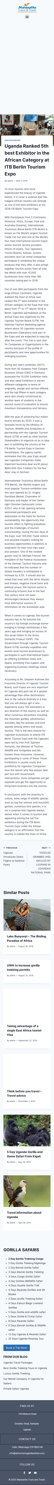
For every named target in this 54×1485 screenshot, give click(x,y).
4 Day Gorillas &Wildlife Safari (25, 1281)
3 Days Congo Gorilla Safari (24, 1276)
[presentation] (27, 915)
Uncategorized (13, 140)
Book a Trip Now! (16, 1347)
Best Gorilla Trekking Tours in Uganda (25, 1368)
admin (10, 181)
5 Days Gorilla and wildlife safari (27, 1312)
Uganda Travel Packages (17, 1362)
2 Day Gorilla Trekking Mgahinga (27, 1263)
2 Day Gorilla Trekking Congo (25, 1258)
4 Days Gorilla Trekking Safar (25, 1298)
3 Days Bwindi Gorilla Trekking (25, 1272)
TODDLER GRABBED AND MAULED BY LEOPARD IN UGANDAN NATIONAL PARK (41, 860)
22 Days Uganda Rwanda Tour (26, 1338)
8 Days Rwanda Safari (21, 1320)
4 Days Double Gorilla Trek (23, 1285)
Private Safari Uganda (16, 1388)
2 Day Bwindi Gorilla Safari (23, 1267)
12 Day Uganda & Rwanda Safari (27, 1334)
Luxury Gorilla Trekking (16, 1373)
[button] (27, 16)
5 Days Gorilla (16, 1316)
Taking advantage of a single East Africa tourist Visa (24, 1030)
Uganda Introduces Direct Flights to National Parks (13, 856)
